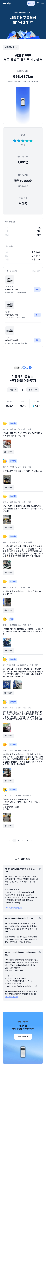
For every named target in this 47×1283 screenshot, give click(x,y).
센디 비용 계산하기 (11, 997)
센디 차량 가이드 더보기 (13, 908)
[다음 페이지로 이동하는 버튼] (36, 840)
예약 (37, 289)
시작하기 (31, 3)
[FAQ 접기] (39, 869)
